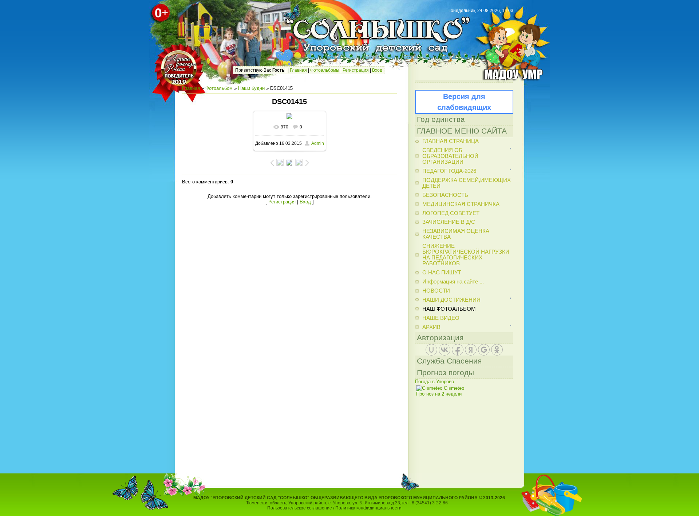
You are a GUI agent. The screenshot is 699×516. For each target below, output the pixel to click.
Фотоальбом (219, 88)
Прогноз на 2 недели (439, 394)
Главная (298, 70)
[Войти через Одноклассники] (497, 350)
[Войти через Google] (484, 350)
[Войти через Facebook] (457, 350)
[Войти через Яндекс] (471, 350)
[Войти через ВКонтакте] (444, 350)
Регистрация (356, 70)
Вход (377, 70)
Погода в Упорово (434, 381)
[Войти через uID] (431, 350)
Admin (317, 143)
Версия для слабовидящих (464, 101)
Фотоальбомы (324, 70)
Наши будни (251, 88)
